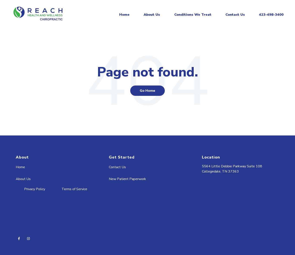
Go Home (147, 90)
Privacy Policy (34, 189)
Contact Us (235, 14)
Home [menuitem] (20, 167)
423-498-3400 (271, 14)
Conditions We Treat (192, 14)
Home (124, 14)
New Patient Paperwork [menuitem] (127, 179)
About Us (152, 14)
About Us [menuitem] (23, 179)
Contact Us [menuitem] (117, 167)
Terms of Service (74, 189)
